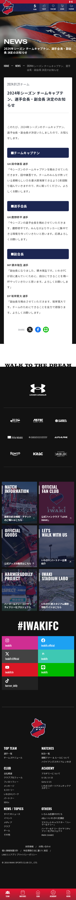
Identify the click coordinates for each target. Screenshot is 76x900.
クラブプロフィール (13, 777)
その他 (7, 834)
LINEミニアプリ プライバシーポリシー (19, 854)
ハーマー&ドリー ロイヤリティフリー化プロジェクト (56, 829)
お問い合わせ (45, 846)
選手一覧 (8, 753)
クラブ (7, 826)
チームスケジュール (13, 757)
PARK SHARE (48, 834)
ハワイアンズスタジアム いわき (56, 761)
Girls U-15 (46, 781)
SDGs (6, 802)
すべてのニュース (12, 813)
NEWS (17, 66)
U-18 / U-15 (47, 777)
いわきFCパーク (11, 794)
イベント (8, 818)
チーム (25, 84)
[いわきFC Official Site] (38, 728)
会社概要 (8, 773)
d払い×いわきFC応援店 (53, 818)
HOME (6, 66)
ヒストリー (9, 789)
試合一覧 (46, 753)
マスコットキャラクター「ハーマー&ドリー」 (56, 823)
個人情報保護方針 (10, 850)
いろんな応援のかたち (52, 813)
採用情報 (29, 846)
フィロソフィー (11, 781)
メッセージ (9, 785)
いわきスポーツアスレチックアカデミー (56, 786)
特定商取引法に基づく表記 (35, 850)
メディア (8, 822)
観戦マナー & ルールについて (56, 757)
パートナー (9, 798)
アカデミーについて (51, 773)
